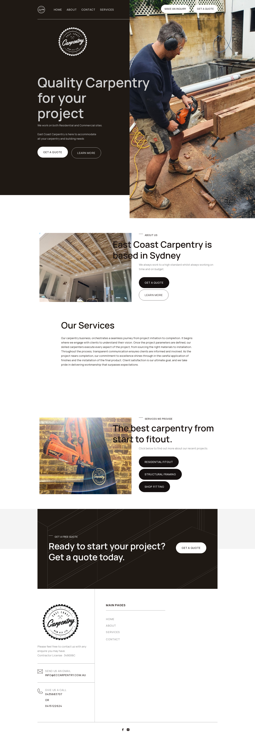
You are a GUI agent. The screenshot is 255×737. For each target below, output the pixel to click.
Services (107, 9)
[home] (41, 9)
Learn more (86, 153)
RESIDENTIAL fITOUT (159, 462)
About (72, 9)
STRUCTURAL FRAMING (160, 474)
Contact (88, 9)
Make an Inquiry (175, 8)
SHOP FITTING (154, 486)
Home (58, 9)
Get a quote (205, 8)
